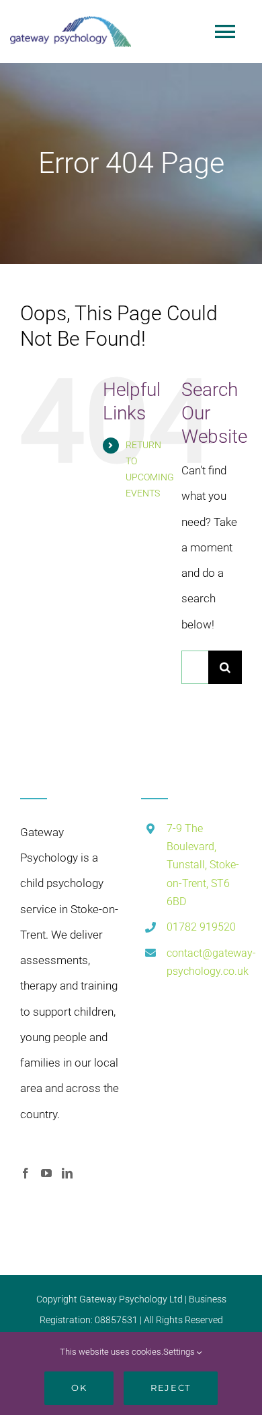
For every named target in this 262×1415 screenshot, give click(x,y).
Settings (180, 1352)
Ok (79, 1387)
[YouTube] (46, 1173)
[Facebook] (25, 1173)
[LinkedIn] (67, 1173)
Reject (170, 1387)
